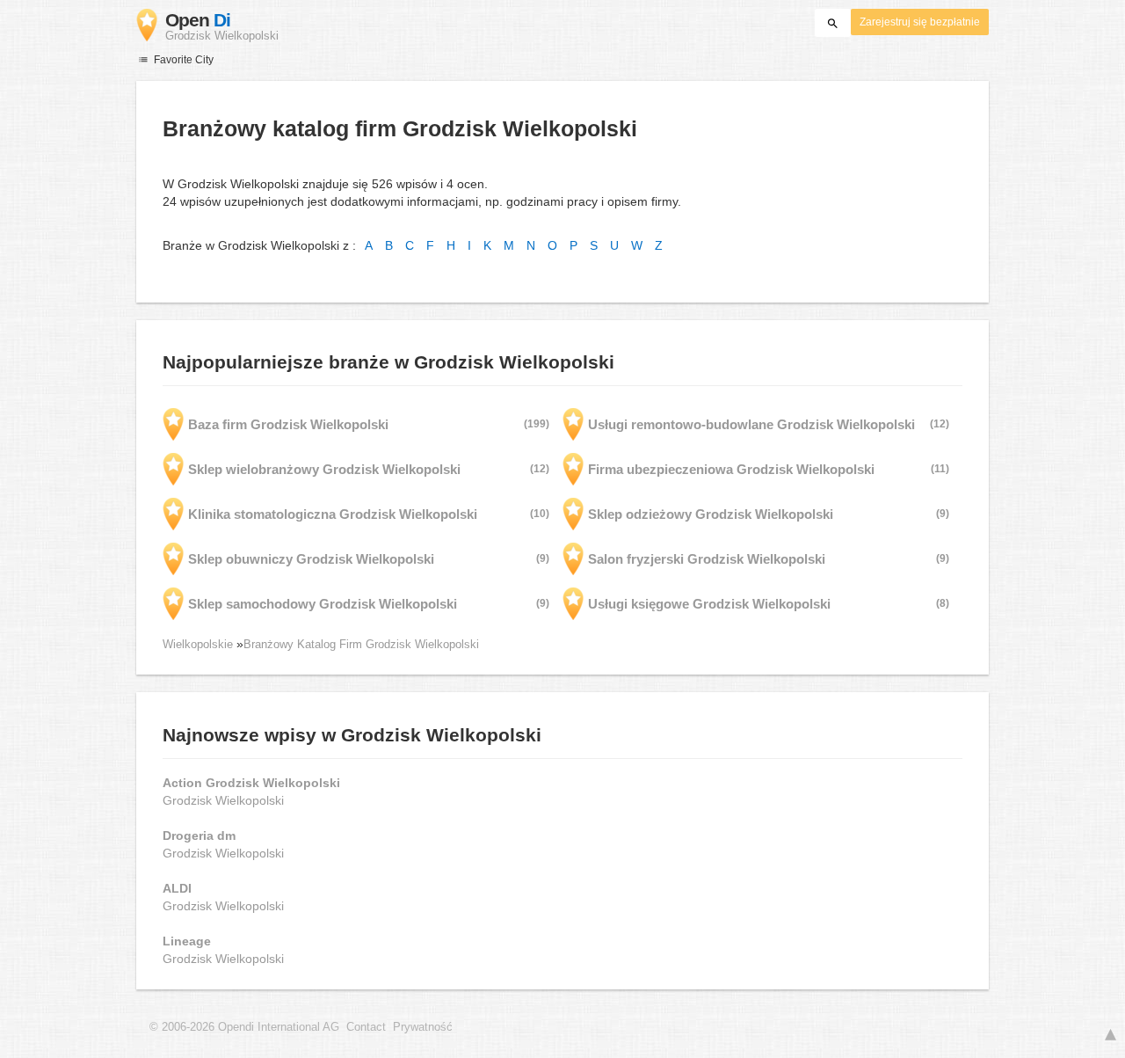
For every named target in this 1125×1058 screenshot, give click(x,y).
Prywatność (423, 1027)
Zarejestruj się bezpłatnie (920, 22)
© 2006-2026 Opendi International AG (244, 1027)
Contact (366, 1027)
